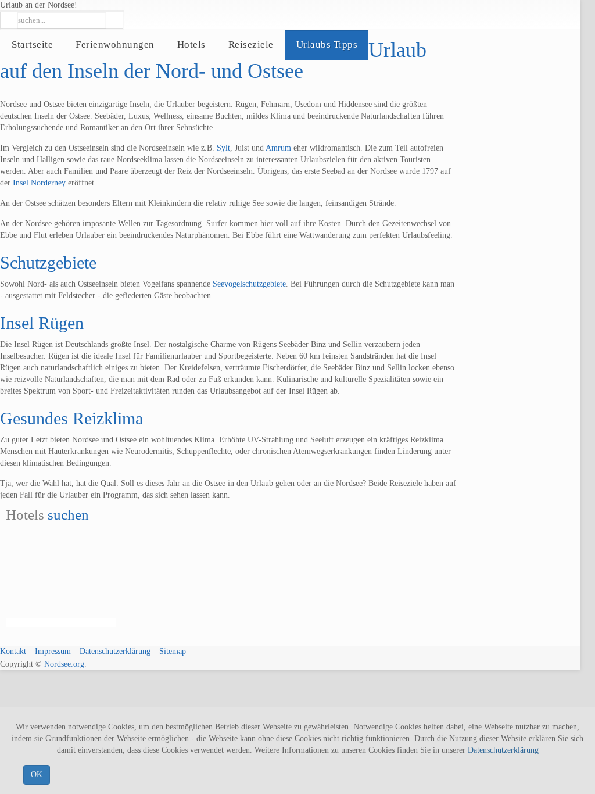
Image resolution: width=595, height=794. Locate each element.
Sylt (223, 148)
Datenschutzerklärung (503, 750)
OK (36, 774)
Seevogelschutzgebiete (249, 284)
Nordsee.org (64, 664)
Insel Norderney (39, 182)
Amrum (278, 148)
